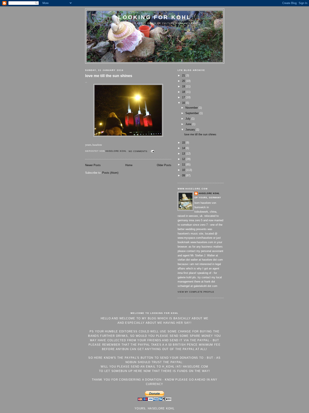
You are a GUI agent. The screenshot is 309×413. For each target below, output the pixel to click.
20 (184, 81)
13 (184, 153)
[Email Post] (152, 151)
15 (184, 142)
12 (184, 159)
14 (184, 148)
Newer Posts (93, 165)
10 (184, 170)
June (188, 124)
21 (184, 75)
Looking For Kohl (154, 17)
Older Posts (164, 165)
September (192, 113)
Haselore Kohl (209, 193)
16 (184, 102)
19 (184, 86)
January (190, 129)
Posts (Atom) (110, 172)
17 (184, 97)
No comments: (139, 151)
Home (128, 165)
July (188, 118)
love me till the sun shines (108, 76)
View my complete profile (196, 292)
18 (184, 91)
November (192, 107)
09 (184, 175)
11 (184, 164)
